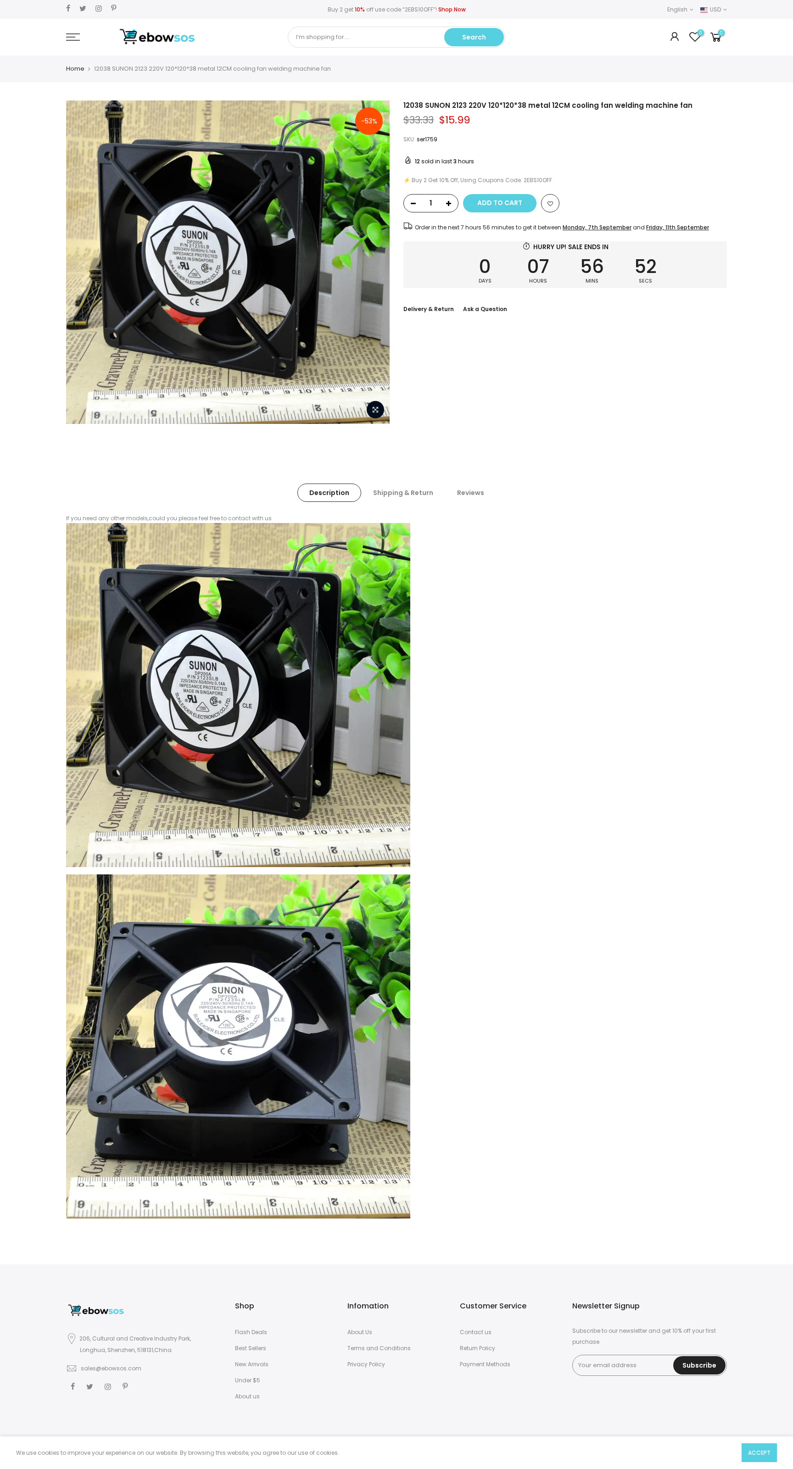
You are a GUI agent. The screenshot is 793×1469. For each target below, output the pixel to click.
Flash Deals (251, 1332)
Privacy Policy (366, 1364)
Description (329, 492)
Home (75, 69)
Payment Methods (485, 1364)
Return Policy (477, 1348)
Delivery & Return (428, 309)
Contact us (475, 1332)
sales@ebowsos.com (111, 1368)
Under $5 (247, 1380)
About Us (359, 1332)
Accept (759, 1453)
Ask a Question (485, 309)
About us (247, 1396)
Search (474, 37)
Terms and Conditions (379, 1348)
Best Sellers (250, 1348)
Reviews (470, 492)
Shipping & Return (403, 492)
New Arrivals (251, 1364)
